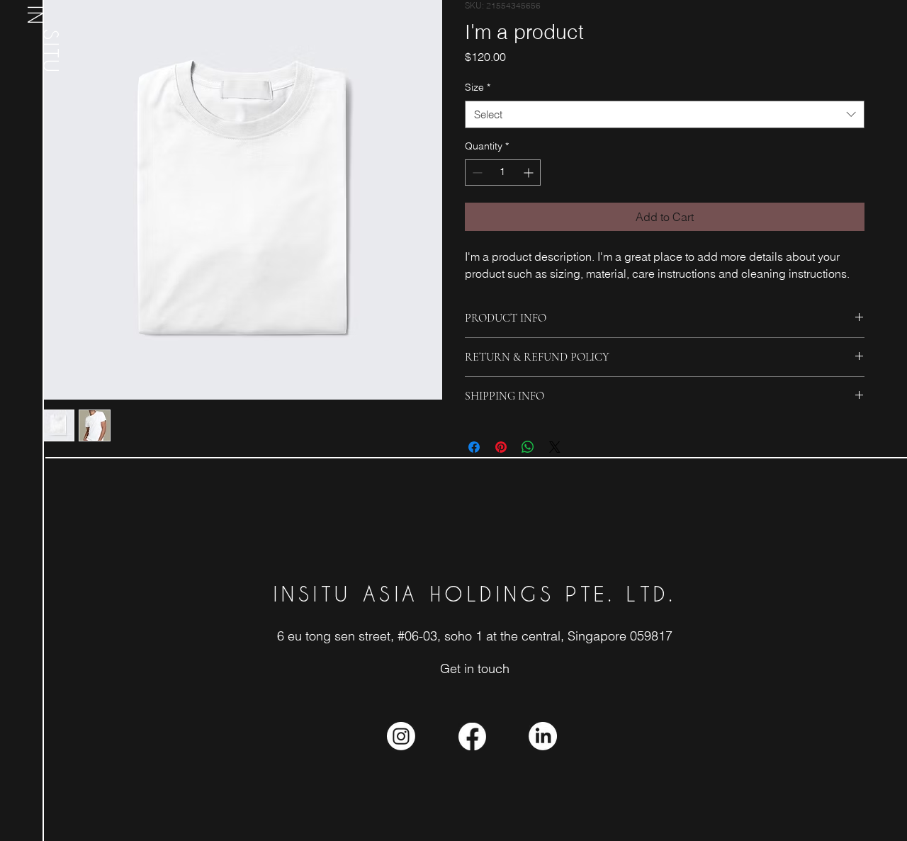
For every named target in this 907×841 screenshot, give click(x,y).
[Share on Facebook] (474, 447)
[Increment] (530, 172)
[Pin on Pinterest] (500, 447)
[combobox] (664, 114)
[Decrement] (476, 172)
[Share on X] (554, 447)
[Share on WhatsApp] (527, 447)
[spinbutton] (503, 172)
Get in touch (474, 668)
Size (477, 87)
